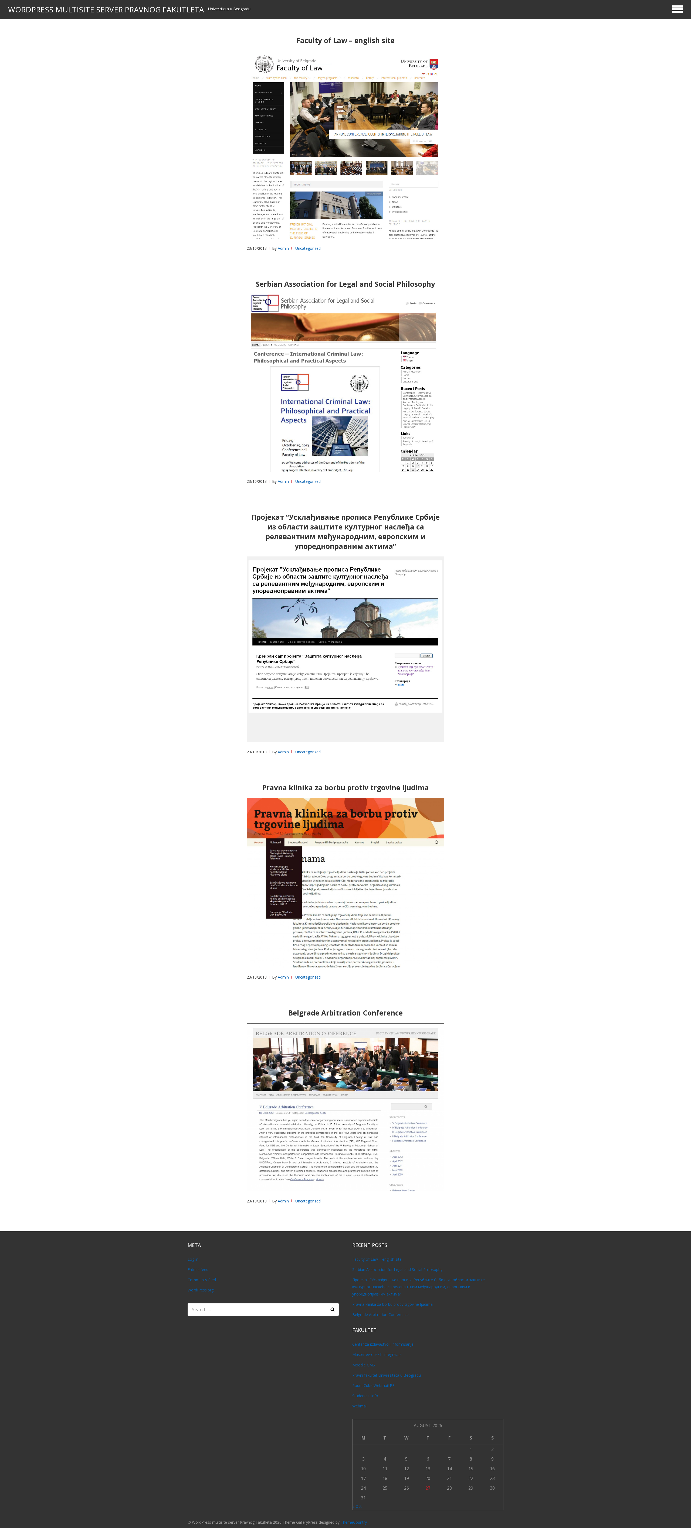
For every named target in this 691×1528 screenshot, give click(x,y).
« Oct (357, 1506)
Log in (193, 1259)
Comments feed (202, 1279)
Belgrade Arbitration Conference (345, 1013)
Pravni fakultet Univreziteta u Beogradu (386, 1375)
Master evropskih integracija (377, 1354)
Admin (283, 248)
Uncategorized (308, 248)
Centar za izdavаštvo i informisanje (383, 1344)
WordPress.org (201, 1290)
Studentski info (365, 1395)
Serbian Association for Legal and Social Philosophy (345, 284)
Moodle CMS (363, 1365)
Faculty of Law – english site (345, 40)
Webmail (359, 1406)
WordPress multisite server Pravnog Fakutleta (106, 9)
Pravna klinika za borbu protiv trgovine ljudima (345, 787)
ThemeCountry (354, 1522)
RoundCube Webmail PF (373, 1385)
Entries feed (198, 1269)
